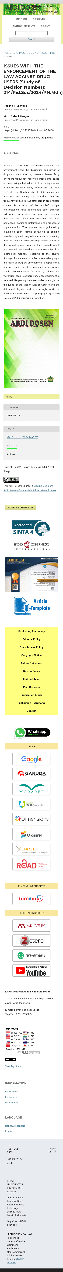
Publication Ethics (32, 694)
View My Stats (13, 1066)
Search (31, 39)
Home (7, 52)
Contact (31, 710)
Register (37, 6)
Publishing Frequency (31, 631)
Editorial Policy (32, 639)
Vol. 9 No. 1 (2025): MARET (42, 52)
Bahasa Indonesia (15, 1125)
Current (21, 18)
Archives (39, 18)
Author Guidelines (32, 663)
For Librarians (12, 1102)
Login (50, 6)
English (9, 1131)
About (46, 26)
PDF (11, 396)
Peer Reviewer (31, 687)
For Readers (11, 1091)
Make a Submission (20, 507)
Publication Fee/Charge (32, 702)
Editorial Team (31, 679)
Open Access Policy (31, 647)
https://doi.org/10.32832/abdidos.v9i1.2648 (29, 130)
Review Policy (31, 671)
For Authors (11, 1097)
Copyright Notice (31, 655)
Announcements (24, 26)
